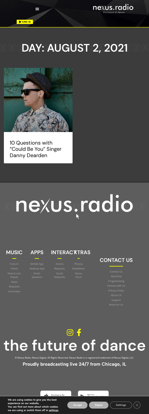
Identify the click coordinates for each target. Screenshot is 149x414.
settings (53, 410)
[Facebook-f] (78, 332)
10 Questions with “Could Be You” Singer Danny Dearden (36, 149)
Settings (121, 405)
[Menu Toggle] (37, 9)
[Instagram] (70, 332)
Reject (99, 405)
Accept (77, 405)
